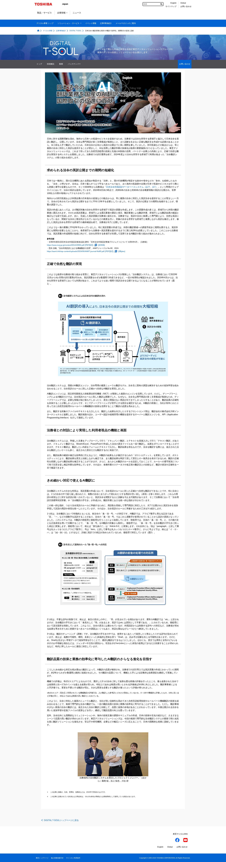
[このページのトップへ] (220, 857)
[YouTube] (185, 840)
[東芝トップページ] (45, 4)
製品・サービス (44, 13)
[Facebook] (177, 840)
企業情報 (61, 13)
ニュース (77, 13)
